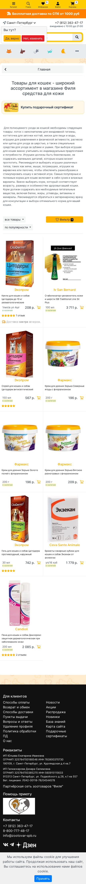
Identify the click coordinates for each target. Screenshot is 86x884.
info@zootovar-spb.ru (19, 836)
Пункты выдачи (15, 717)
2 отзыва (21, 654)
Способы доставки (18, 712)
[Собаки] (23, 51)
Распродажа (56, 712)
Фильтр (65, 219)
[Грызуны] (36, 51)
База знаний (55, 722)
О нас (7, 741)
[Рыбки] (50, 51)
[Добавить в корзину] (38, 307)
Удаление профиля (18, 726)
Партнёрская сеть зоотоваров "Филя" (33, 786)
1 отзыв (20, 315)
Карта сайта (55, 726)
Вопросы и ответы (17, 722)
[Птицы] (63, 51)
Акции (51, 707)
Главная (44, 69)
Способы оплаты (16, 702)
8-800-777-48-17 (16, 831)
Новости (53, 702)
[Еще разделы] (77, 51)
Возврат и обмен (16, 707)
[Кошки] (9, 51)
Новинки (53, 717)
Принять (43, 879)
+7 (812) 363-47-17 (69, 23)
